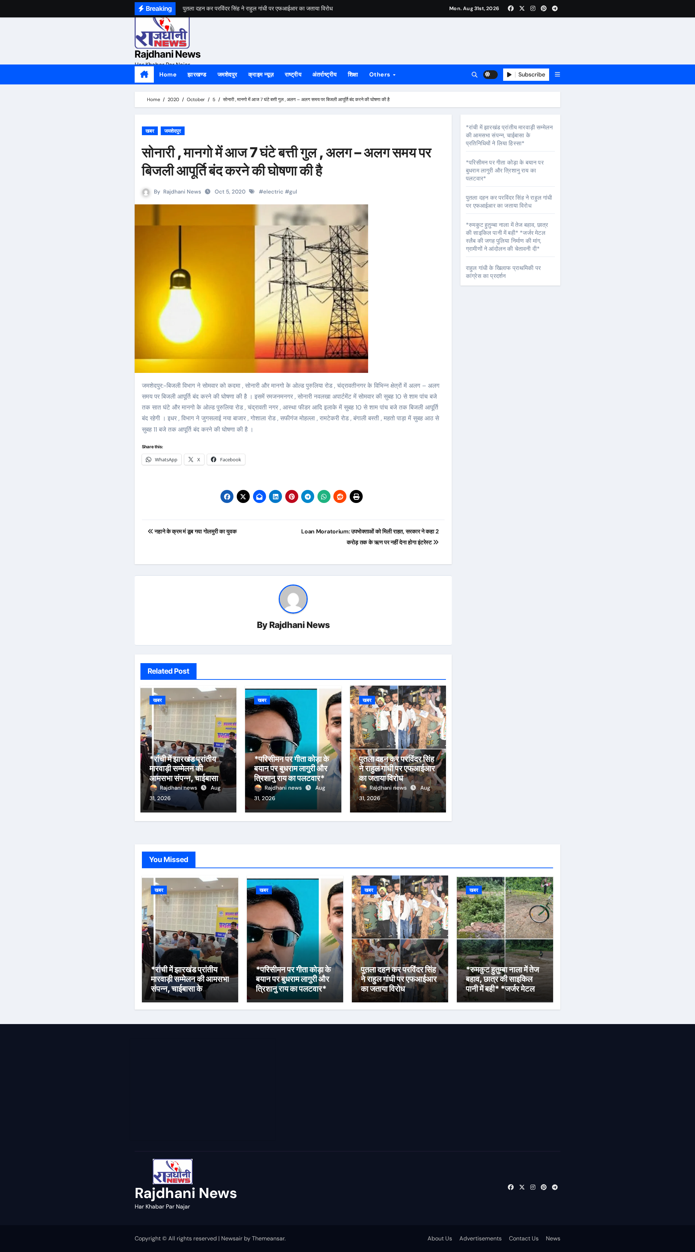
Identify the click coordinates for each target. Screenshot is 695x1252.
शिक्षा (353, 74)
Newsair (232, 1238)
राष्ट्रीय (293, 74)
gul (293, 191)
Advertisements (480, 1238)
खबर (150, 131)
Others (380, 74)
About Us (439, 1238)
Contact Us (524, 1238)
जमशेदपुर (227, 74)
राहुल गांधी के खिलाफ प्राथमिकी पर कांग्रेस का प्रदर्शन (503, 272)
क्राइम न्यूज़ (261, 74)
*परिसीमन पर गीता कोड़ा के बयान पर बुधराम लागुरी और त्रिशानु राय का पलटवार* (291, 768)
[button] (557, 74)
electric (273, 191)
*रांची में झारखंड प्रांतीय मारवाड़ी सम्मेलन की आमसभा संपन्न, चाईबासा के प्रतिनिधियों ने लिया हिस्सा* (187, 773)
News (553, 1238)
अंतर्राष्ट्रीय (324, 74)
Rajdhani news (179, 787)
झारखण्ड (197, 74)
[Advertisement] (204, 1089)
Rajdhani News (168, 54)
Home (168, 74)
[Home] (144, 74)
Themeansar (268, 1238)
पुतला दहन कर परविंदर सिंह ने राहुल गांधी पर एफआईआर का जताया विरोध (397, 768)
